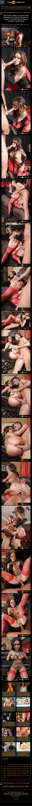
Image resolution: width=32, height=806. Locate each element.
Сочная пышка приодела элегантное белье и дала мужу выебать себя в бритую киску (9, 709)
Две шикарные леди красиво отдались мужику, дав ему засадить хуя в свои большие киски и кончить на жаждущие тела (23, 725)
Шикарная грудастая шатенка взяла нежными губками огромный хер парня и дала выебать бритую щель (9, 739)
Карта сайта (16, 797)
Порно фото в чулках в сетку (14, 775)
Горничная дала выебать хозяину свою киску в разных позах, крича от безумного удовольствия (9, 724)
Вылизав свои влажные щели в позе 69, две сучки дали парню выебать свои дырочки (23, 709)
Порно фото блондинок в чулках (14, 766)
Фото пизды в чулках (12, 771)
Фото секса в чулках (13, 764)
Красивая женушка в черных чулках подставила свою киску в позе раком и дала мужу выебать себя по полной (23, 695)
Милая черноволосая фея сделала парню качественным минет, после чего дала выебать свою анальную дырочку (23, 754)
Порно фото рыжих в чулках (19, 768)
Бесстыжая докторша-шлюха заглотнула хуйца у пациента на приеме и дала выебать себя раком (8, 753)
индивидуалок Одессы (8, 794)
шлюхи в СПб (18, 12)
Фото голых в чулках (16, 770)
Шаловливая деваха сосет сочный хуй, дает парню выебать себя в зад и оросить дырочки (8, 694)
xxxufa (22, 792)
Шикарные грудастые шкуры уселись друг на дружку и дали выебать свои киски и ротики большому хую (23, 739)
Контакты (16, 799)
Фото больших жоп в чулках (13, 773)
